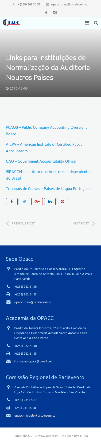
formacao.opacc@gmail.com (34, 361)
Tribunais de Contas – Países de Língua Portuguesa (49, 189)
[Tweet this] (24, 201)
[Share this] (12, 201)
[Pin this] (62, 201)
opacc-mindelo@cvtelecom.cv (34, 415)
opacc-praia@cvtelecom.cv (69, 4)
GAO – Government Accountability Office (41, 161)
